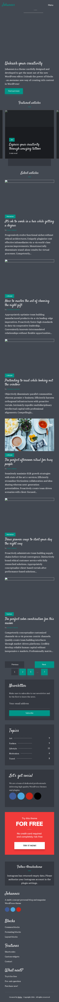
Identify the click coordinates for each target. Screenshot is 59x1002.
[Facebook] (12, 796)
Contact (8, 961)
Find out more (13, 91)
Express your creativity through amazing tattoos (25, 147)
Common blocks (12, 927)
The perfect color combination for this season (29, 621)
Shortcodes (10, 951)
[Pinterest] (29, 796)
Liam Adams (12, 230)
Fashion (9, 614)
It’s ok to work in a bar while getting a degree (29, 223)
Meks (20, 997)
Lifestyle (9, 296)
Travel (12, 758)
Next (44, 664)
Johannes (8, 5)
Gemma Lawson (13, 309)
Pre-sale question (13, 981)
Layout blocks (11, 936)
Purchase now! (11, 986)
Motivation (10, 216)
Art (12, 140)
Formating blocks (13, 932)
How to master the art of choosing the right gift (27, 303)
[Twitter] (21, 796)
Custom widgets (12, 956)
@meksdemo (34, 867)
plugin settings (29, 883)
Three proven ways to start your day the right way (28, 542)
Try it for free (11, 976)
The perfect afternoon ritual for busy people (29, 462)
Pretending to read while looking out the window (29, 383)
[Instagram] (37, 796)
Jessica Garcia (12, 627)
